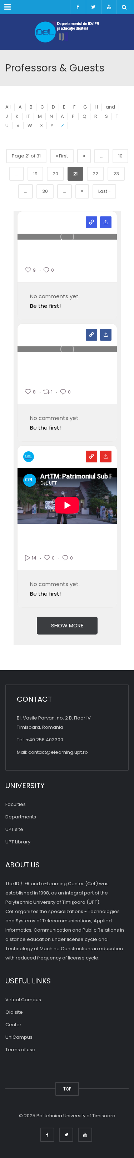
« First (62, 155)
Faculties (15, 804)
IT (28, 116)
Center (13, 1024)
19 (35, 173)
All (8, 107)
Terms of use (20, 1049)
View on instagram (91, 222)
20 (55, 173)
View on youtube (91, 456)
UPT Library (17, 841)
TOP (67, 1089)
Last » (104, 191)
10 (120, 155)
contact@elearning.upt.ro (58, 752)
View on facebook (91, 335)
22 (95, 173)
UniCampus (19, 1037)
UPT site (14, 829)
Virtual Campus (23, 999)
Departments (20, 816)
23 (116, 173)
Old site (14, 1012)
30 (45, 191)
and (110, 107)
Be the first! (45, 306)
